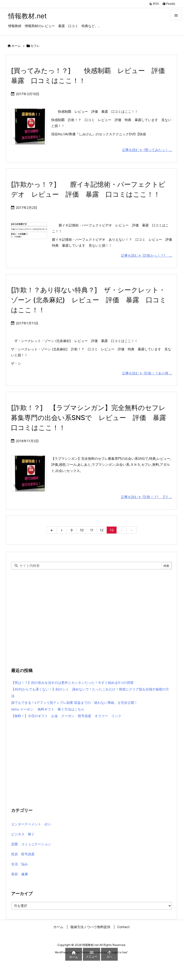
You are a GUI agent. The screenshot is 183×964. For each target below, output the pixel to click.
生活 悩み (19, 864)
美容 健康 (19, 874)
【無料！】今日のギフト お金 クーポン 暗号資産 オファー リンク (66, 716)
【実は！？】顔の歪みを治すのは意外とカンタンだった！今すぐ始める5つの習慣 (72, 682)
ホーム (16, 46)
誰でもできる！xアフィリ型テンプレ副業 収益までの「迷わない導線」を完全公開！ (74, 702)
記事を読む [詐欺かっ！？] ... (146, 255)
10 (82, 530)
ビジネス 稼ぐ (23, 834)
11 (91, 530)
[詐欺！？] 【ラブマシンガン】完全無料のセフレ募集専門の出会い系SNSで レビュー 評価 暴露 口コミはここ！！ (92, 418)
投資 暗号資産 (23, 854)
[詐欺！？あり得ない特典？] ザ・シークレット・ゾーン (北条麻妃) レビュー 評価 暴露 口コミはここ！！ (88, 300)
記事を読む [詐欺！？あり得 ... (147, 373)
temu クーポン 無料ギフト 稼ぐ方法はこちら (47, 709)
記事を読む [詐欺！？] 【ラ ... (146, 497)
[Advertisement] (91, 622)
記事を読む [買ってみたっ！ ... (147, 150)
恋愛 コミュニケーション (31, 844)
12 (101, 530)
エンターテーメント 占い (31, 824)
